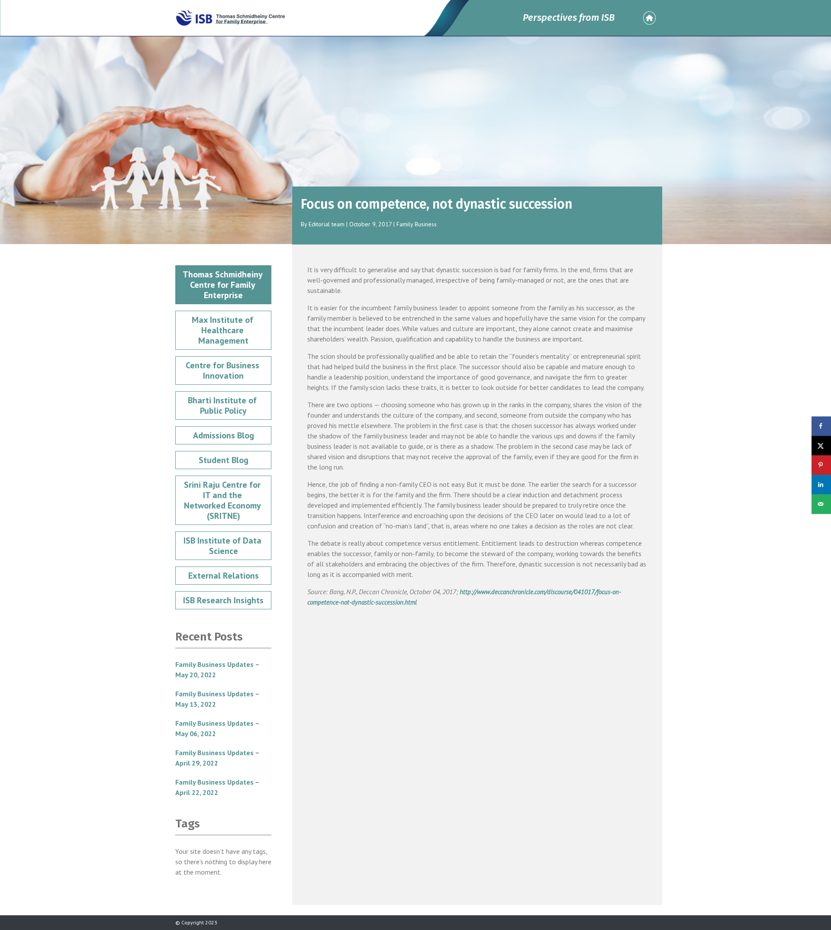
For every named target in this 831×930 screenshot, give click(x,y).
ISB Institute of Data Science (224, 546)
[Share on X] (821, 445)
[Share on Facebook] (821, 426)
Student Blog (223, 460)
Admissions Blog (223, 435)
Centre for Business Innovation (223, 370)
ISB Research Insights (223, 600)
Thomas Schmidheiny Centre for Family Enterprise (223, 285)
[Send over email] (821, 504)
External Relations (223, 575)
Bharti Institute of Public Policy (223, 405)
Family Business (416, 224)
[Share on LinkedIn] (821, 484)
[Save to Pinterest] (821, 465)
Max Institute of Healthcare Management (223, 330)
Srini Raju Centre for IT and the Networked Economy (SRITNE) (223, 500)
